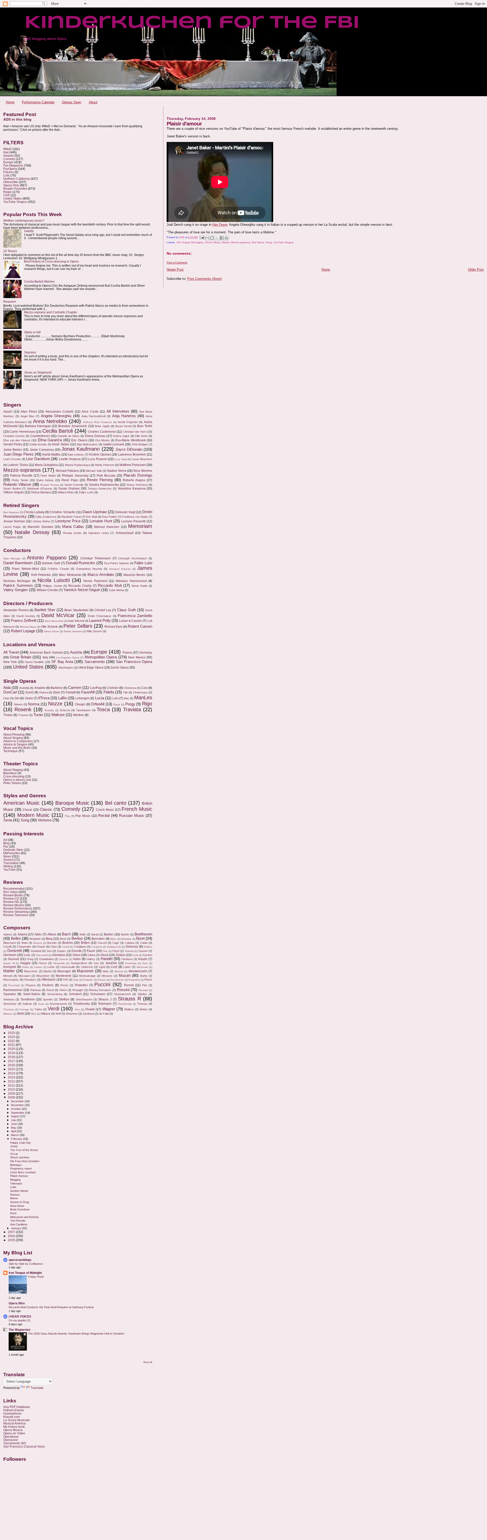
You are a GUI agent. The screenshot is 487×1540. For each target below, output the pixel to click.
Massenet (85, 971)
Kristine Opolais (100, 454)
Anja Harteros (124, 416)
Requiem (9, 301)
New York (10, 662)
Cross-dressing (13, 776)
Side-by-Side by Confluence (26, 1263)
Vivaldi (90, 1009)
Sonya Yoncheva (137, 484)
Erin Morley (102, 440)
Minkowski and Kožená (24, 1217)
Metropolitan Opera (101, 657)
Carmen (74, 688)
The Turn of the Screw (24, 1150)
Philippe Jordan (52, 585)
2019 (12, 1053)
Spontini (48, 999)
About (93, 102)
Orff (65, 979)
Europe (8, 162)
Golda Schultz (38, 444)
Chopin (41, 946)
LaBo (62, 698)
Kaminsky (130, 963)
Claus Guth (126, 610)
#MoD (7, 149)
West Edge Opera (91, 667)
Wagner (108, 1009)
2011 (12, 1085)
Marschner (31, 971)
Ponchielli (14, 985)
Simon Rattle (139, 585)
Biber (113, 938)
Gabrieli (129, 951)
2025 (12, 1032)
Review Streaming (16, 911)
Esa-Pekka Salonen (116, 563)
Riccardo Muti (109, 585)
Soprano (30, 352)
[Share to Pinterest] (226, 237)
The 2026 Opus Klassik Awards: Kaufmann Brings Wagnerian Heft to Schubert (76, 1333)
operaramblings (20, 1259)
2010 (12, 1089)
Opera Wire (17, 1303)
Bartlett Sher (44, 610)
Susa (41, 1003)
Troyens (23, 715)
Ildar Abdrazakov (87, 444)
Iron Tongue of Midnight (25, 1272)
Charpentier (24, 946)
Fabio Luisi (143, 563)
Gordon (147, 955)
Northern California (16, 178)
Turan (38, 715)
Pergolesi (134, 979)
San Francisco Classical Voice (24, 1446)
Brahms (67, 943)
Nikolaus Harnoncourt (131, 581)
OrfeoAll (97, 704)
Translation (11, 863)
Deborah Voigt (125, 512)
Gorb (135, 955)
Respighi (77, 990)
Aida (7, 688)
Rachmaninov (13, 990)
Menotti (7, 975)
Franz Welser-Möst (25, 569)
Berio (63, 938)
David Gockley (25, 616)
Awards (8, 155)
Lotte (13, 1187)
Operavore (10, 1439)
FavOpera (10, 168)
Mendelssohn (138, 971)
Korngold (9, 967)
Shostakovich (122, 994)
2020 (12, 1048)
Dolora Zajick (121, 435)
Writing (8, 866)
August (15, 1116)
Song (269, 242)
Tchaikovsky (81, 1004)
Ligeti (102, 966)
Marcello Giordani (40, 527)
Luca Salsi (120, 459)
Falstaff (71, 692)
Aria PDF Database (16, 1406)
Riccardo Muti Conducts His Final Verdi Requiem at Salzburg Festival (51, 1307)
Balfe (83, 934)
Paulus (102, 979)
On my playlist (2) (19, 1320)
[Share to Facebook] (221, 237)
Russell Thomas (49, 484)
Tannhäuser (83, 710)
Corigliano (80, 946)
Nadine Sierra (116, 471)
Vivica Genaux (41, 492)
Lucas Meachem (142, 459)
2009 (12, 1093)
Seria (7, 820)
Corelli (65, 946)
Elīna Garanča (50, 440)
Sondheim (28, 999)
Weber (144, 1009)
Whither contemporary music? (23, 220)
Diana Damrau (95, 436)
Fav (5, 846)
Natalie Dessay (32, 532)
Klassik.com (11, 1416)
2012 (12, 1081)
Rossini (123, 990)
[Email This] (207, 237)
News (7, 856)
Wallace (129, 1009)
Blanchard (9, 942)
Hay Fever (219, 224)
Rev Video (10, 892)
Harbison (127, 959)
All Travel (11, 652)
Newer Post (175, 269)
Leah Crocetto (12, 459)
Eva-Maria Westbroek (130, 440)
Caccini (102, 942)
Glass (76, 955)
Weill (20, 1013)
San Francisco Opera (134, 662)
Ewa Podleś (109, 516)
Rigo (147, 703)
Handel (106, 959)
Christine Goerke (14, 435)
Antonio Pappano (46, 557)
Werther (78, 715)
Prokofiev (81, 985)
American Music (21, 803)
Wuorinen (72, 1013)
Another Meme (19, 1190)
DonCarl (10, 692)
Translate (37, 1388)
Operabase (11, 1436)
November (18, 1105)
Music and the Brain (17, 747)
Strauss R (129, 998)
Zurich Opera (120, 667)
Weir (33, 1013)
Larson (38, 967)
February (17, 1138)
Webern (7, 1013)
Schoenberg (54, 994)
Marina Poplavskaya (77, 464)
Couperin (97, 946)
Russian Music (131, 816)
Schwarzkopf (124, 533)
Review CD (11, 898)
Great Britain (20, 657)
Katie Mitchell (76, 620)
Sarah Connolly (73, 484)
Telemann (105, 1004)
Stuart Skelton (12, 488)
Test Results (18, 1220)
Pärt (144, 985)
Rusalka (49, 710)
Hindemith (59, 963)
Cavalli (7, 946)
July (14, 1120)
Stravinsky (9, 1003)
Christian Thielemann (95, 558)
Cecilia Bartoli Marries (39, 281)
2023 (12, 1037)
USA (6, 195)
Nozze (55, 703)
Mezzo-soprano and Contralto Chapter (50, 312)
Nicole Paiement (95, 581)
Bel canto (115, 803)
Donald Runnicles (80, 563)
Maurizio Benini (135, 575)
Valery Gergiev (15, 590)
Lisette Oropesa (70, 459)
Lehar (51, 966)
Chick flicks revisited (23, 1172)
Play (67, 816)
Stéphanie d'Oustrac (40, 488)
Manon (18, 704)
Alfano (51, 934)
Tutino (38, 1009)
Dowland (36, 950)
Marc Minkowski (70, 575)
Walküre (58, 715)
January (16, 1228)
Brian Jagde (102, 426)
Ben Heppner (11, 512)
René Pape (70, 480)
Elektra (43, 692)
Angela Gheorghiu (192, 242)
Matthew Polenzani (132, 465)
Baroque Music (72, 803)
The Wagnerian (19, 1329)
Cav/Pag (96, 688)
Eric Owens (79, 440)
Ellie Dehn (141, 435)
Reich (63, 990)
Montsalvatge (87, 975)
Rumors (15, 1194)
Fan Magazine (13, 165)
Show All (147, 1362)
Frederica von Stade (135, 516)
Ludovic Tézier (18, 465)
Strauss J (104, 999)
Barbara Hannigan (38, 426)
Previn (64, 985)
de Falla (104, 1013)
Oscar (14, 1153)
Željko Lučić (86, 492)
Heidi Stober (60, 444)
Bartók (125, 934)
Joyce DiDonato (128, 449)
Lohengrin (82, 698)
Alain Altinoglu (12, 558)
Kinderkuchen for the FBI (191, 23)
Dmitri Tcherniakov (99, 616)
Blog (6, 843)
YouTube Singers (283, 242)
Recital (104, 816)
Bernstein (98, 939)
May (14, 1127)
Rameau (35, 990)
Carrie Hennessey (22, 431)
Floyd (115, 950)
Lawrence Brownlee (132, 454)
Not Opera (258, 242)
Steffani (64, 999)
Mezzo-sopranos (240, 242)
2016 (12, 1065)
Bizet (140, 938)
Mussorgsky (11, 979)
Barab (95, 934)
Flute (6, 698)
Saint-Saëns (31, 994)
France (127, 652)
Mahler (9, 971)
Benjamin (35, 938)
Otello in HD (32, 332)
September (18, 1112)
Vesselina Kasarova (132, 488)
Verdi (53, 1008)
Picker (148, 979)
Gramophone (12, 1413)
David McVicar (57, 615)
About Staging (13, 769)
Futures (8, 172)
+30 (178, 242)
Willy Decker (94, 631)
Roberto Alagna (134, 480)
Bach (66, 934)
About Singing (13, 737)
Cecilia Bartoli (57, 431)
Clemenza (130, 687)
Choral (27, 810)
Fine (105, 951)
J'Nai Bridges (139, 444)
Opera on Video (14, 1433)
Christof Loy (102, 610)
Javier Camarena (42, 449)
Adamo (7, 934)
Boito (25, 942)
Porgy (130, 704)
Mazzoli (119, 971)
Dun (49, 950)
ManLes (143, 697)
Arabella (24, 687)
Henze (43, 963)
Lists (6, 175)
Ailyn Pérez (29, 411)
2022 (12, 1041)
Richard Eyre (114, 626)
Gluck (104, 955)
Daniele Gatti (51, 563)
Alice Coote (90, 411)
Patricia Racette (21, 475)
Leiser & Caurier (130, 621)
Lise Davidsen (38, 459)
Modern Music (33, 815)
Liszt (114, 967)
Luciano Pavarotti (133, 521)
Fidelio (108, 692)
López (127, 966)
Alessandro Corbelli (59, 411)
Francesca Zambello (135, 616)
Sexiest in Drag (19, 1202)
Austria (76, 652)
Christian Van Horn (134, 431)
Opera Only (11, 185)
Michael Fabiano (67, 471)
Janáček (111, 963)
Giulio (29, 698)
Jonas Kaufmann (80, 449)
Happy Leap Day (20, 1142)
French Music (212, 242)
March (15, 1135)
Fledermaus (140, 692)
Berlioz (77, 938)
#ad (6, 152)
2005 (12, 1240)
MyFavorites (11, 853)
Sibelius (142, 994)
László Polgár (12, 526)
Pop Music (82, 816)
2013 (12, 1077)
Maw (106, 971)
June (14, 1123)
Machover (142, 967)
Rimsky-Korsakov (100, 990)
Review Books (13, 895)
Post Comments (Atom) (204, 279)
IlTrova (43, 698)
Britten (85, 943)
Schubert (75, 994)
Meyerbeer (43, 975)
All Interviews (118, 411)
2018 (12, 1057)
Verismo (44, 820)
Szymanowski (58, 1003)
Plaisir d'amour (19, 1175)
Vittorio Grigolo (13, 492)
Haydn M (8, 963)
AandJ (7, 411)
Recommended (14, 888)
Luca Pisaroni (97, 459)
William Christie (47, 590)
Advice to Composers (18, 741)
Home (10, 102)
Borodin (52, 942)
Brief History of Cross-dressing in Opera (51, 261)
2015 (12, 1069)
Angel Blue (27, 416)
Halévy (90, 959)
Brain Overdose (20, 1209)
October (16, 1108)
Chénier (112, 688)
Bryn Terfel (144, 426)
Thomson (8, 1009)
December (18, 1101)
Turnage (24, 1009)
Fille (125, 692)
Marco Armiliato (101, 575)
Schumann (97, 994)
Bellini (16, 938)
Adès (38, 934)
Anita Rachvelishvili (93, 416)
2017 (12, 1061)
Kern (145, 963)
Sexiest (8, 859)
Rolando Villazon (17, 484)
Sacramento (94, 662)
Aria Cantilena (18, 1224)
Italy (45, 657)
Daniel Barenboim (18, 563)
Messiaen (24, 975)
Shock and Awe (19, 1157)
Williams (45, 1013)
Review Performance (17, 908)
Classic (46, 809)
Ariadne (39, 688)
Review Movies (13, 905)
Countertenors (40, 436)
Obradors (30, 979)
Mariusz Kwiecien (106, 527)
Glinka (91, 955)
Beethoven (143, 934)
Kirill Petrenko (41, 575)
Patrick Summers (18, 585)
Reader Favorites (15, 188)
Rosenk (22, 709)
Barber (108, 934)
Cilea (53, 946)
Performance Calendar (38, 102)
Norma (33, 704)
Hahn (77, 959)
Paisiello (88, 979)
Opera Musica (13, 1430)
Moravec (107, 975)
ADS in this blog (17, 119)
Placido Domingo (138, 475)
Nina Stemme (142, 471)
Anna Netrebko (50, 421)
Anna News (17, 1205)
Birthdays (16, 1164)
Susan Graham (69, 488)
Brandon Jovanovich (72, 426)
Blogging (15, 1179)
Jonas (14, 1146)
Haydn (142, 959)
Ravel (50, 990)
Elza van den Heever (16, 440)
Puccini (102, 984)
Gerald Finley (12, 444)
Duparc (61, 950)
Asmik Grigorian (128, 422)
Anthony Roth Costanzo (97, 422)
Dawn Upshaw (94, 512)
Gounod (13, 959)
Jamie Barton (12, 449)
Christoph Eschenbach (132, 558)
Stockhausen (84, 999)
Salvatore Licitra (98, 532)
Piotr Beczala (106, 475)
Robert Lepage (23, 631)
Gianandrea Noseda (89, 568)
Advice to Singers (15, 744)
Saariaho (9, 994)
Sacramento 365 (14, 1443)
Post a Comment (177, 262)
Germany (146, 652)
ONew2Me (10, 182)
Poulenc (48, 985)
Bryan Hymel (123, 426)
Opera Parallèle (34, 661)
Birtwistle (126, 938)
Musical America (14, 1423)
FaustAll (88, 692)
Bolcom (37, 943)
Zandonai (88, 1013)
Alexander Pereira (16, 610)
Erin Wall (91, 516)
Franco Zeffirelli (23, 621)
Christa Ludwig (34, 512)
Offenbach (48, 979)
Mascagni (64, 971)
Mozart (124, 976)
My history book (14, 1426)
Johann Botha (41, 521)
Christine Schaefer (62, 512)
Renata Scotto (72, 532)
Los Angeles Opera (67, 657)
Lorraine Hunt (101, 521)
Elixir (56, 692)
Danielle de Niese (68, 435)
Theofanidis (125, 1003)
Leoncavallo (67, 966)
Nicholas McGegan (16, 581)
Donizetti (14, 951)
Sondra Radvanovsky (104, 485)
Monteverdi (63, 976)
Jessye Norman (14, 521)
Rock (13, 1213)
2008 (12, 1097)
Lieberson (87, 966)
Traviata (132, 709)
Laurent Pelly (100, 621)
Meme (14, 1198)
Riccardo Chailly (80, 586)
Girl (16, 698)
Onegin (80, 704)
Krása (25, 967)
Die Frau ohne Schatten (24, 1161)
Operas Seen (71, 102)
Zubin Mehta (116, 590)
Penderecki (117, 979)
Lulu (115, 698)
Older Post (476, 269)
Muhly (143, 975)
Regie (7, 191)
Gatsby (29, 231)
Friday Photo (36, 1276)
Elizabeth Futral (71, 516)
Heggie (25, 963)
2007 (12, 1232)
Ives (96, 963)
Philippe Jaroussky (75, 475)
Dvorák (76, 951)
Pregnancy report (21, 1168)
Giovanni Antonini (120, 569)
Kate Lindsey (76, 454)
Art (5, 839)
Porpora (31, 985)
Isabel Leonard (113, 444)
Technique (10, 751)
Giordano (58, 955)
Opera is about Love (17, 779)
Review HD (11, 901)
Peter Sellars (77, 626)
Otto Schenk (49, 626)
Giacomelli (42, 955)
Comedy (9, 158)
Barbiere (57, 688)
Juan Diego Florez (18, 454)
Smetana (8, 999)
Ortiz (75, 979)
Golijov (120, 955)
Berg (49, 939)
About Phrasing (14, 734)
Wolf (58, 1013)
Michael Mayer (28, 626)
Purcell (129, 985)
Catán (144, 942)
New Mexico (136, 657)
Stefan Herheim (73, 631)
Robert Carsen (140, 626)
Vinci (77, 1009)
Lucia (99, 698)
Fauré (91, 951)
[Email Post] (201, 237)
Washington (65, 667)
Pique (116, 704)
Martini (226, 242)
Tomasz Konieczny (100, 488)
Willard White (66, 492)
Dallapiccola (114, 946)
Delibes (148, 946)
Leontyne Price (67, 521)
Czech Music (105, 810)
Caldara (129, 942)
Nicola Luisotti (53, 580)
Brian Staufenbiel (76, 610)
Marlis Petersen (104, 464)
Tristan (8, 715)
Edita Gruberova (46, 516)
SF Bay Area (62, 662)
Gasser (143, 950)
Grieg (30, 959)
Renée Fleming (100, 480)
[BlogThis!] (212, 237)
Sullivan (27, 1003)
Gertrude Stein (13, 849)
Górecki (63, 959)
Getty (27, 955)
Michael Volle (94, 470)
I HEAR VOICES (20, 1316)
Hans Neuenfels (54, 621)
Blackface (10, 773)
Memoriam (140, 526)
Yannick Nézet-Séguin (81, 590)
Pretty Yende (20, 480)
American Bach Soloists (46, 652)
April (14, 1131)
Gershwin (9, 955)
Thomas (142, 1003)
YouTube (9, 869)
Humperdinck (79, 963)
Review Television (15, 915)
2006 (12, 1236)
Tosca (103, 709)
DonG (30, 692)
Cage (115, 942)
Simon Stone (51, 631)
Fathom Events (13, 1410)
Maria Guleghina (46, 465)
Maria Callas (73, 527)
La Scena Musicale (16, 1420)
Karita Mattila (51, 454)
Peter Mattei (48, 475)
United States (12, 198)
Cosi (144, 688)
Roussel (143, 990)
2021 (12, 1044)
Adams (22, 934)
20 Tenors (10, 251)
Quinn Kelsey (45, 480)
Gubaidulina (46, 959)
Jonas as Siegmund (37, 372)
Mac (126, 698)
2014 (12, 1073)
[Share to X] (216, 237)
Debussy (132, 946)
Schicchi (65, 710)
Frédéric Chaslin (58, 568)
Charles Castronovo (102, 431)
